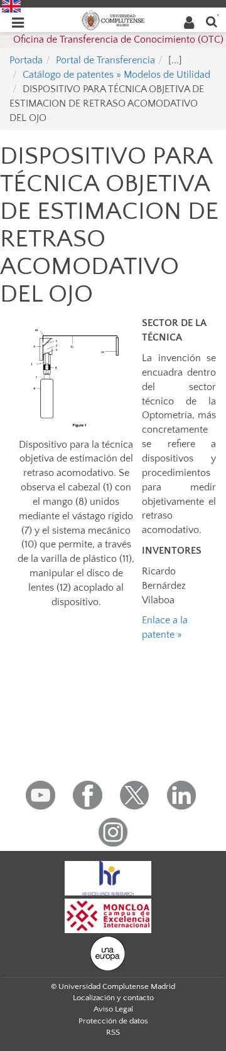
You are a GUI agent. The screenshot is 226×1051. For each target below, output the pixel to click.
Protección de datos (113, 1021)
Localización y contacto (113, 997)
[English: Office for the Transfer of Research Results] (11, 5)
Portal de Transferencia (105, 60)
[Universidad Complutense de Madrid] (113, 19)
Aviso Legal (113, 1009)
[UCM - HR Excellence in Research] (108, 877)
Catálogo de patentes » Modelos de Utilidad (116, 74)
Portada (26, 60)
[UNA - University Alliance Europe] (107, 952)
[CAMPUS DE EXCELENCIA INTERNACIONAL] (108, 915)
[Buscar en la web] (211, 21)
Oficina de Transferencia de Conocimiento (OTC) (118, 39)
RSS (113, 1032)
